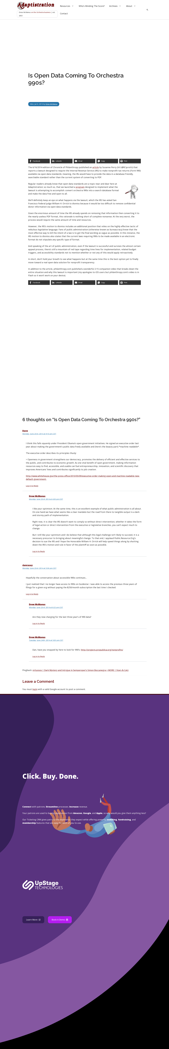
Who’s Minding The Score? (92, 6)
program (80, 187)
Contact (64, 13)
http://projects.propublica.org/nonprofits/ (102, 649)
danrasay (27, 565)
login (34, 689)
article (95, 167)
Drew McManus (51, 104)
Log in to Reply (32, 486)
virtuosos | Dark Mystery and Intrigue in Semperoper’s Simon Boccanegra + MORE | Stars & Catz (81, 670)
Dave (25, 430)
